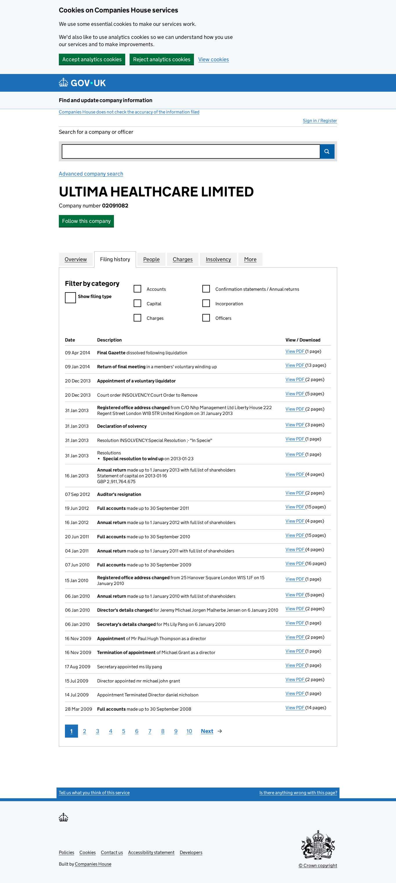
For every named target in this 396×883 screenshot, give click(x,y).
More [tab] (250, 259)
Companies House (93, 864)
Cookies (87, 852)
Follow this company (86, 221)
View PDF (295, 351)
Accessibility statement (151, 852)
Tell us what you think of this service (94, 792)
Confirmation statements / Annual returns (257, 289)
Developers (191, 852)
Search (327, 151)
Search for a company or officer (96, 132)
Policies (66, 852)
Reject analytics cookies (161, 59)
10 (189, 731)
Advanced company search (91, 173)
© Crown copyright (318, 865)
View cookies (213, 59)
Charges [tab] (183, 259)
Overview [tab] (76, 259)
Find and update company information (105, 100)
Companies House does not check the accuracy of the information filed (129, 112)
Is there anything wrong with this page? (298, 792)
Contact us (112, 852)
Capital (154, 303)
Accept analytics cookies (92, 59)
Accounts (156, 289)
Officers (223, 318)
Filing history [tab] (115, 259)
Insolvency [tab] (218, 259)
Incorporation (229, 303)
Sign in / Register (320, 120)
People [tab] (151, 259)
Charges (155, 318)
